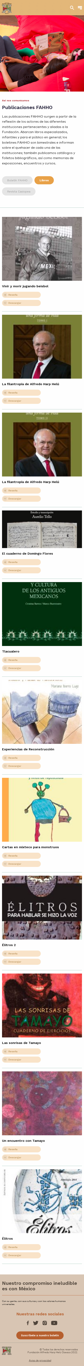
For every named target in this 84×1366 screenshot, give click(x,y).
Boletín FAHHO (17, 180)
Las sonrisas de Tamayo (21, 1043)
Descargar (14, 303)
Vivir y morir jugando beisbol (25, 286)
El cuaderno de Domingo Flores (27, 553)
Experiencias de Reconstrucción (28, 749)
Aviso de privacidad (40, 1360)
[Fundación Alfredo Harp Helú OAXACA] (7, 6)
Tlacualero (10, 651)
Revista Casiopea (18, 191)
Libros (44, 180)
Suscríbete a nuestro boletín (40, 1335)
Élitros (7, 1238)
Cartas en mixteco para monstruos (30, 847)
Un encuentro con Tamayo (23, 1141)
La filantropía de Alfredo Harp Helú (30, 384)
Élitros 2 (9, 945)
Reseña (13, 294)
